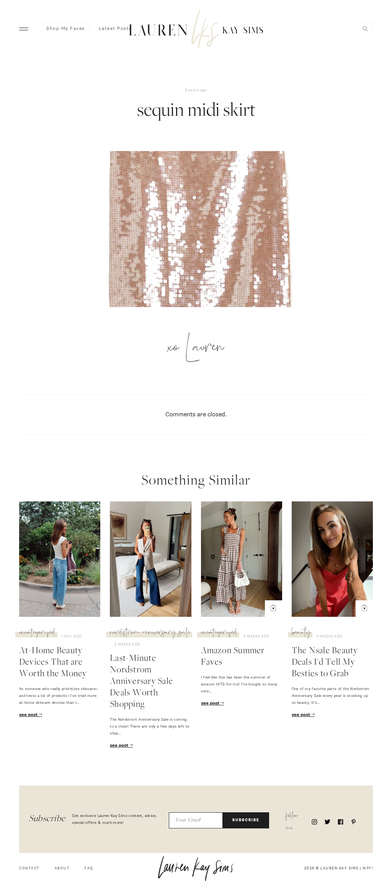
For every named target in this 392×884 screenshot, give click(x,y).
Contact (29, 868)
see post (29, 715)
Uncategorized (37, 633)
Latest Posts (115, 28)
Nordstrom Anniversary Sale (150, 633)
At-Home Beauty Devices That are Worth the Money (53, 663)
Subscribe (246, 820)
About (62, 868)
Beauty (301, 633)
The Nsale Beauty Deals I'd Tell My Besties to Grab (325, 663)
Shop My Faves (65, 28)
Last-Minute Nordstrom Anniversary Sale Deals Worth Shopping (141, 682)
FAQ (89, 868)
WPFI (368, 868)
